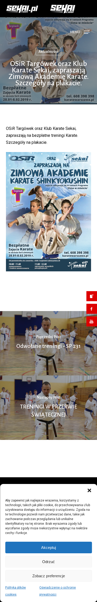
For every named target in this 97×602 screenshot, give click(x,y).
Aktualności (48, 71)
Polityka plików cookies (15, 591)
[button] (89, 490)
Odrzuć (48, 561)
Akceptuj (48, 547)
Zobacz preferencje (48, 576)
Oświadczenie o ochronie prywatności (57, 591)
